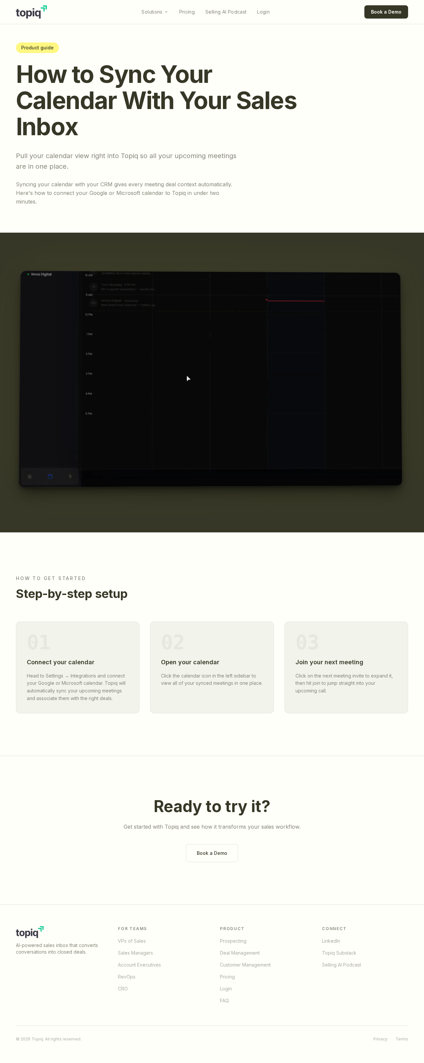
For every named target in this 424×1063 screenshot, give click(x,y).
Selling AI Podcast (225, 12)
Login (263, 12)
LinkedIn (331, 941)
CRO (123, 988)
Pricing (187, 12)
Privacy (380, 1038)
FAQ (224, 1000)
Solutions (151, 12)
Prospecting (233, 941)
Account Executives (139, 965)
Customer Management (245, 965)
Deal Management (240, 953)
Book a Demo (386, 12)
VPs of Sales (132, 941)
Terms (402, 1038)
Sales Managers (135, 953)
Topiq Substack (339, 953)
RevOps (126, 976)
